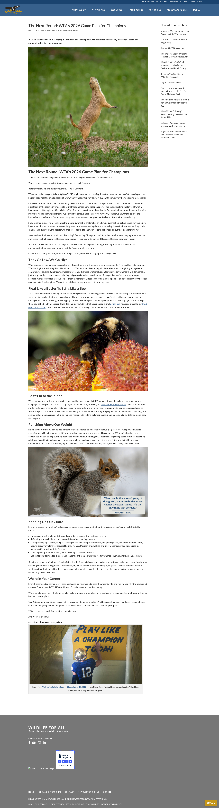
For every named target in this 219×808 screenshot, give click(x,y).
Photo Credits (92, 804)
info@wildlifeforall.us (95, 799)
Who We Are (98, 10)
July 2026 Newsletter (171, 82)
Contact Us (175, 2)
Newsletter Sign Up (193, 2)
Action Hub (155, 10)
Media (196, 10)
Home (31, 792)
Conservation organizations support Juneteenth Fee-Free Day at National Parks (174, 91)
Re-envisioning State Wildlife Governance (48, 731)
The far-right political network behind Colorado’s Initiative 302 (175, 102)
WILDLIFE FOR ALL (46, 727)
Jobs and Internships (49, 792)
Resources (116, 10)
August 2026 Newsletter (172, 48)
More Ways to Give (177, 10)
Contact (70, 792)
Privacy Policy (57, 804)
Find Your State (150, 2)
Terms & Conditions (75, 804)
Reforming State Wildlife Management (60, 30)
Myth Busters (135, 10)
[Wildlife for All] (41, 769)
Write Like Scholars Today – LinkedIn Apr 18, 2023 (64, 687)
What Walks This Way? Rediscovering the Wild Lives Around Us (174, 114)
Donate (163, 2)
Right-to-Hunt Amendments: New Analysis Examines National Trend (174, 134)
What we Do (79, 10)
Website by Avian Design (111, 804)
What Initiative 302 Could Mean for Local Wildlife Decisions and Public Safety (173, 65)
